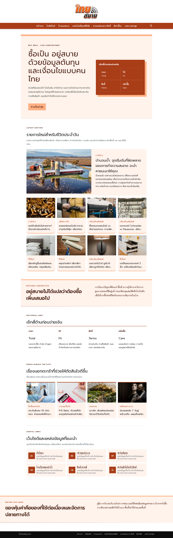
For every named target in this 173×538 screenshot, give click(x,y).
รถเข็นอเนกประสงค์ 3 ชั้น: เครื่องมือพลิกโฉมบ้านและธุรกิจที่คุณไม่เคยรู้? (131, 269)
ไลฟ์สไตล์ (50, 26)
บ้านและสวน (63, 26)
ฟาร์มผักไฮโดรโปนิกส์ (127, 467)
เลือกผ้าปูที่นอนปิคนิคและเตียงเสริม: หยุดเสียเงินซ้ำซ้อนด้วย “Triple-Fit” (40, 267)
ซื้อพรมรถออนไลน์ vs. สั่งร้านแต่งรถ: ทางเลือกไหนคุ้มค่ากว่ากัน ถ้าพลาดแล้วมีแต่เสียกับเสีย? (101, 231)
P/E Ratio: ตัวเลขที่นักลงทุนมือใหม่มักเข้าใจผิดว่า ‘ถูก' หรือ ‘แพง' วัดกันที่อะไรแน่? (70, 416)
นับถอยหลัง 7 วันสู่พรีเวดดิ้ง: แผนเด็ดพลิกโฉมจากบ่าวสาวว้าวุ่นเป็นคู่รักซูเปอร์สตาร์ (132, 416)
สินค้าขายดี (82, 467)
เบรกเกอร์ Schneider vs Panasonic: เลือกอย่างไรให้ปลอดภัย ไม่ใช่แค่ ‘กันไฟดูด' (131, 231)
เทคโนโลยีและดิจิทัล (81, 26)
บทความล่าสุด (131, 26)
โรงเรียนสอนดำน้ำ (44, 467)
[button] (151, 26)
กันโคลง (39, 453)
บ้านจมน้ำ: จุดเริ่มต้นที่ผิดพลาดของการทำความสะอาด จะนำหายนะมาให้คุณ (118, 166)
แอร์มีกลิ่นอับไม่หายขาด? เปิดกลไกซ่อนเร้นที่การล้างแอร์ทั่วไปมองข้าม (40, 229)
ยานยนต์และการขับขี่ (102, 26)
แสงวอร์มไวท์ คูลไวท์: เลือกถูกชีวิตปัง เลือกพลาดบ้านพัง (99, 267)
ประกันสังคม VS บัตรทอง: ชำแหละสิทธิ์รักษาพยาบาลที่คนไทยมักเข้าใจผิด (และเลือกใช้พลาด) (40, 416)
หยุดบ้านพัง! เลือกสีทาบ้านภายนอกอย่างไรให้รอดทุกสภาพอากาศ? (70, 267)
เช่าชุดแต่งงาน (83, 453)
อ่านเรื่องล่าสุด (37, 106)
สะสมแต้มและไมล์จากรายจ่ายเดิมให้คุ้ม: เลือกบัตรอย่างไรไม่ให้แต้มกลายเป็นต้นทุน (71, 231)
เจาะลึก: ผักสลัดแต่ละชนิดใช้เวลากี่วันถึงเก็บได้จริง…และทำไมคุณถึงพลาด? (101, 416)
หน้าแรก (39, 26)
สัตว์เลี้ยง (118, 26)
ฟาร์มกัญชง (122, 453)
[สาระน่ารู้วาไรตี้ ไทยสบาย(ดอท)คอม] (86, 11)
